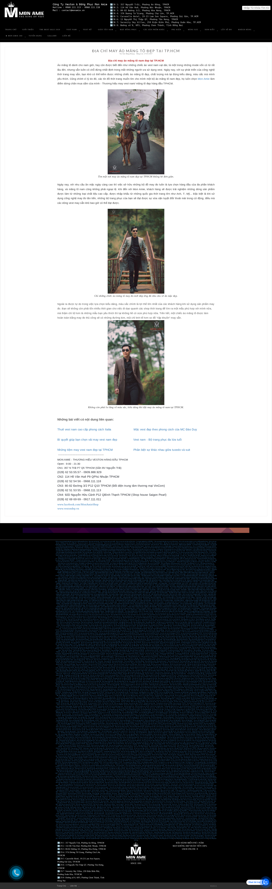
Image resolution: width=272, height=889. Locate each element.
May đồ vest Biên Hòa (130, 742)
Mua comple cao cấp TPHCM (190, 683)
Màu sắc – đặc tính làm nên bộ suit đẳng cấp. (97, 798)
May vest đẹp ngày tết (175, 658)
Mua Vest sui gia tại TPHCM (201, 804)
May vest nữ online (85, 624)
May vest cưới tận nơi (122, 689)
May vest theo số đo (126, 832)
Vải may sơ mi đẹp (66, 714)
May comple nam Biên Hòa (129, 739)
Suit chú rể (185, 655)
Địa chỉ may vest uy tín (207, 715)
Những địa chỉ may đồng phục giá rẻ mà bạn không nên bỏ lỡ (96, 571)
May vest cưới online (113, 659)
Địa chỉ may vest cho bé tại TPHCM (150, 642)
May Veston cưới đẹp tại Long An (190, 781)
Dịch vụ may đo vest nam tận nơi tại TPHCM (197, 617)
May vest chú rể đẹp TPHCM (141, 746)
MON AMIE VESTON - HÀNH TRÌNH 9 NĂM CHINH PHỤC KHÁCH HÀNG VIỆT (188, 572)
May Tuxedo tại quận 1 (187, 787)
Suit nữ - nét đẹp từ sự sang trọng (171, 796)
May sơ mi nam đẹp (169, 695)
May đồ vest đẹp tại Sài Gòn (181, 717)
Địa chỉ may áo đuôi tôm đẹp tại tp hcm (192, 823)
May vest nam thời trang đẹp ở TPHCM (78, 757)
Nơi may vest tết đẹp (148, 627)
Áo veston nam (75, 704)
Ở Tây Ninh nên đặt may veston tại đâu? (197, 779)
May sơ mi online (75, 624)
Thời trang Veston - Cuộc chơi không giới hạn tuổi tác (128, 765)
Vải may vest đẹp (172, 714)
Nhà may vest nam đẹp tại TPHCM (108, 759)
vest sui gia (153, 827)
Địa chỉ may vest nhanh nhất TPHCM (113, 642)
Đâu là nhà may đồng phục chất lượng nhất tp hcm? (72, 568)
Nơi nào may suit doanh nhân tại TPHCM (155, 652)
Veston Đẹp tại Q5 (107, 827)
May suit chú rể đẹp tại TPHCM (201, 721)
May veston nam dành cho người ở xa (192, 832)
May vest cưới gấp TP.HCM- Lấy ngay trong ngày (199, 768)
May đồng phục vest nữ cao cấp (100, 756)
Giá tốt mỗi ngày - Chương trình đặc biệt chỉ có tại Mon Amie (117, 552)
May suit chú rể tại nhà (107, 664)
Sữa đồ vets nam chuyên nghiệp (123, 707)
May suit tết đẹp (115, 650)
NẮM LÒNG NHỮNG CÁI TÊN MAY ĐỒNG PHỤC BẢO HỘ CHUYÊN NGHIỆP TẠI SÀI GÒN (125, 580)
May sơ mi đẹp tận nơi (135, 620)
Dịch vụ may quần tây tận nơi (166, 616)
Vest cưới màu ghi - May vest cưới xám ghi (75, 815)
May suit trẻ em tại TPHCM (190, 791)
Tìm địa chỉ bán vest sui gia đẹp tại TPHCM (199, 627)
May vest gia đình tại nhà (140, 639)
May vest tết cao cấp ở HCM (135, 627)
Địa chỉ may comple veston (156, 706)
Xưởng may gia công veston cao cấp (192, 701)
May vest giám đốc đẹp (193, 672)
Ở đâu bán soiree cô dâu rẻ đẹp (66, 791)
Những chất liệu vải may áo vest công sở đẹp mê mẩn (105, 557)
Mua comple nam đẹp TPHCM (196, 746)
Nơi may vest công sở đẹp (122, 667)
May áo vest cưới (144, 718)
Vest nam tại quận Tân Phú (78, 838)
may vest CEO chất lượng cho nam (143, 617)
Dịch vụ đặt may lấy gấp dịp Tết (85, 770)
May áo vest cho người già (86, 749)
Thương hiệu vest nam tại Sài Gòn (205, 726)
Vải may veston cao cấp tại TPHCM (158, 714)
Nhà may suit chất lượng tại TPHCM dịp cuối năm (88, 658)
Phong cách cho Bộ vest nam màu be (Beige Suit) (151, 824)
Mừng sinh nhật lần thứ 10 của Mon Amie (182, 546)
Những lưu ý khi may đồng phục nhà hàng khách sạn (137, 561)
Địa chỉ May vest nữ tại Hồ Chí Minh (72, 827)
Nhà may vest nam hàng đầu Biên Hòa (86, 740)
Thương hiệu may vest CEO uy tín (168, 675)
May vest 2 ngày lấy (90, 645)
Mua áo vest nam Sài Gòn (65, 729)
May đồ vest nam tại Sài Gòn (189, 726)
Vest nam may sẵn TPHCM (95, 701)
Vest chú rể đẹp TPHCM (157, 745)
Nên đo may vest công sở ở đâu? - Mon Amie (96, 558)
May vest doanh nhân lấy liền (120, 672)
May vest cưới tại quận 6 (115, 787)
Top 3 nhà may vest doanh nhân (146, 613)
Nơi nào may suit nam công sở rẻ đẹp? (137, 788)
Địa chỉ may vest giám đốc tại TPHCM (114, 675)
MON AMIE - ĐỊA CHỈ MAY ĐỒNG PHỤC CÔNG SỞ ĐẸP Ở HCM (151, 572)
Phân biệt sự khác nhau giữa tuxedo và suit (161, 449)
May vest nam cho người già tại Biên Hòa (129, 737)
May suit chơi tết (174, 648)
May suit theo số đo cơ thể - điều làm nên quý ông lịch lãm (147, 767)
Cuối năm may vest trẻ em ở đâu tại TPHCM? (140, 666)
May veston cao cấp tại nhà (117, 771)
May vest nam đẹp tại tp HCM (92, 801)
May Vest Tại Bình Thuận (208, 832)
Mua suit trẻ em (147, 791)
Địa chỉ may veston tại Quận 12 (185, 785)
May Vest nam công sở (109, 804)
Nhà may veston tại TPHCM (174, 704)
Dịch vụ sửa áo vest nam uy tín (197, 704)
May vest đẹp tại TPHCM (140, 698)
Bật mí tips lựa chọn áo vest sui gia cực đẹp (146, 554)
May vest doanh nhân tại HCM (178, 681)
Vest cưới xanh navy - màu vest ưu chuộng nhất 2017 (157, 784)
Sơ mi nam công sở (178, 802)
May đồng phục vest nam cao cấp (84, 684)
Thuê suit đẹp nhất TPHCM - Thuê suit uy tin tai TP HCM (132, 812)
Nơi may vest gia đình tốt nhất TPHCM (97, 634)
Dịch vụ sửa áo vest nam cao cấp (159, 704)
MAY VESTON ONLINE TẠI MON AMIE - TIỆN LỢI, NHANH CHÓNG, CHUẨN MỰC (107, 605)
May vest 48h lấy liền (134, 645)
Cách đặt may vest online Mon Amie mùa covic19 (197, 614)
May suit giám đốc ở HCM (135, 681)
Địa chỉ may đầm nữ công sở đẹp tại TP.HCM (139, 823)
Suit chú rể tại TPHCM (194, 655)
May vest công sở (82, 707)
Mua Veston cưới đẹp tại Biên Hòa (84, 742)
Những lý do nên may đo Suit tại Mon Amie (149, 564)
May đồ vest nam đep (145, 717)
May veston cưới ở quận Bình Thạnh (153, 785)
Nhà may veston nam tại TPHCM (157, 676)
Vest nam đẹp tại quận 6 (205, 729)
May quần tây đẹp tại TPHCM (161, 693)
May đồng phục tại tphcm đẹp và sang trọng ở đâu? (151, 568)
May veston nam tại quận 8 (129, 835)
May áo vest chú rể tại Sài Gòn (116, 718)
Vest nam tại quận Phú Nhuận (197, 837)
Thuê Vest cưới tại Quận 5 (120, 776)
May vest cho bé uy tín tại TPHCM (83, 641)
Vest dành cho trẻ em (121, 816)
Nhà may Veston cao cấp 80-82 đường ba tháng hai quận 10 (127, 774)
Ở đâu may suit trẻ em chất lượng (151, 790)
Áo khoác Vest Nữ (176, 819)
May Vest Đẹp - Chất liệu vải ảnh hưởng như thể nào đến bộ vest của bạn (92, 809)
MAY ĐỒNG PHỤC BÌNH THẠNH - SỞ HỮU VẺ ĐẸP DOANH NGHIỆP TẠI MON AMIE (122, 578)
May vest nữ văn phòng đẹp (138, 647)
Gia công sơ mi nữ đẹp (169, 709)
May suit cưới (126, 662)
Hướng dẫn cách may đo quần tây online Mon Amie (106, 622)
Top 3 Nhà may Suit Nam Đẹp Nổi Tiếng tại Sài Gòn (192, 776)
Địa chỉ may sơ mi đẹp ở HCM (182, 695)
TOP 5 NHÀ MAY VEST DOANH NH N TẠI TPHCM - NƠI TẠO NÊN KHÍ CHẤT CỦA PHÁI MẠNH (176, 608)
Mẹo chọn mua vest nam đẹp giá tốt (170, 809)
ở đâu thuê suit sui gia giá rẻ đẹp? (195, 790)
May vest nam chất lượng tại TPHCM (173, 756)
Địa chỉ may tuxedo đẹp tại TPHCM (125, 698)
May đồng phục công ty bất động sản (198, 692)
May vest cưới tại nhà (105, 771)
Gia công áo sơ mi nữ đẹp (178, 762)
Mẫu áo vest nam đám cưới (152, 701)
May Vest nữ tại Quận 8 (137, 810)
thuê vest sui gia (117, 827)
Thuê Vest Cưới (88, 829)
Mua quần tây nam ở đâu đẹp (65, 799)
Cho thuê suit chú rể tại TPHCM (66, 667)
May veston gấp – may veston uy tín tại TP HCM (80, 816)
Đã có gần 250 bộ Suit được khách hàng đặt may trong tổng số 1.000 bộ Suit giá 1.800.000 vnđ (155, 552)
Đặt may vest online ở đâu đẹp (110, 624)
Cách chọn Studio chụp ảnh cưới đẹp (143, 826)
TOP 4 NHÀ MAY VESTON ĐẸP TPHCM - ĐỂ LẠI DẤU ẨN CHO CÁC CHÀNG (133, 603)
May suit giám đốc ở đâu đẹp (188, 652)
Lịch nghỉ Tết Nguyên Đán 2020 (182, 624)
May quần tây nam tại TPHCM (127, 683)
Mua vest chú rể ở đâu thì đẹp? (104, 805)
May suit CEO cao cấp (66, 678)
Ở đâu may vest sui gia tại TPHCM (151, 631)
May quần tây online (150, 622)
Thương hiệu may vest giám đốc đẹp (195, 673)
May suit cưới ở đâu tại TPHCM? (151, 662)
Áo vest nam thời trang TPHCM (84, 756)
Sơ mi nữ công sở (168, 802)
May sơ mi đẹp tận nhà (189, 620)
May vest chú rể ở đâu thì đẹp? (153, 805)
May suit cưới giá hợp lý (82, 664)
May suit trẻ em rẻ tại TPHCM (175, 791)
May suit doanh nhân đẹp (112, 723)
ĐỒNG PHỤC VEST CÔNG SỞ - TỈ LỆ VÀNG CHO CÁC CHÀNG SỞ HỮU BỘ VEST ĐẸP (121, 586)
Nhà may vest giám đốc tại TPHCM (140, 676)
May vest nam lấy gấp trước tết (101, 770)
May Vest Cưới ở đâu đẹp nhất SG (84, 812)
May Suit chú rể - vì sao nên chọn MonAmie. (96, 785)
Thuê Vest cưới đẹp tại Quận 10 (105, 776)
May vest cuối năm (123, 659)
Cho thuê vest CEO (132, 619)
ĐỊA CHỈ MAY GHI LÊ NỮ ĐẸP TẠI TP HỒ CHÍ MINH (127, 821)
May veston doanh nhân (107, 681)
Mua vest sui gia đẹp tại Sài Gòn (167, 634)
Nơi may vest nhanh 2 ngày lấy (160, 669)
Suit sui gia (114, 793)
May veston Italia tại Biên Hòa (84, 739)
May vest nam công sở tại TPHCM (84, 804)
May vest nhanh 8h (75, 642)
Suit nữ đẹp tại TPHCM (121, 796)
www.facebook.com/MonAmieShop (77, 504)
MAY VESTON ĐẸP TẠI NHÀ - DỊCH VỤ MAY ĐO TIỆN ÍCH (177, 610)
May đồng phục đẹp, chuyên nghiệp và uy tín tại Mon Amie (125, 571)
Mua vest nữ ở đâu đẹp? (91, 799)
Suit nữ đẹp (146, 796)
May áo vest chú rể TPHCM (69, 746)
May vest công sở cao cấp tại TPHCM (92, 650)
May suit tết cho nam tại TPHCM (103, 662)
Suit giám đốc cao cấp (73, 652)
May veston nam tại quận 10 (78, 837)
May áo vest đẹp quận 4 (63, 721)
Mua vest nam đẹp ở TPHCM (136, 703)
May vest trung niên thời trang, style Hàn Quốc (153, 765)
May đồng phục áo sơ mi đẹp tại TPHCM (149, 692)
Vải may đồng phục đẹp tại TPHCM (172, 711)
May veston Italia (162, 748)
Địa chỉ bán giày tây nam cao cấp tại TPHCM (101, 678)
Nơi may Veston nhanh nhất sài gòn (182, 773)
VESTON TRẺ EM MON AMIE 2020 (123, 574)
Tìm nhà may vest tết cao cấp (182, 653)
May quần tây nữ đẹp (166, 799)
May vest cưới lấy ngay (134, 659)
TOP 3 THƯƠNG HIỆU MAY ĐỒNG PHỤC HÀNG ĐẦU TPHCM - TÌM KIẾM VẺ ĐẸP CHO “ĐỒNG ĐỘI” (98, 611)
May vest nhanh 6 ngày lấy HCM (198, 644)
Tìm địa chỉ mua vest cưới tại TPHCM (199, 653)
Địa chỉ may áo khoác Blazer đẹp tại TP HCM (116, 823)
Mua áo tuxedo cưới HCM (176, 749)
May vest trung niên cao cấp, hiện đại (174, 765)
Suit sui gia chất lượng (105, 793)
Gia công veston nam (85, 763)
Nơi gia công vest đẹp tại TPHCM (98, 711)
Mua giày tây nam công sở (188, 678)
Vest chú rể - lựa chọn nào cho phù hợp (171, 805)
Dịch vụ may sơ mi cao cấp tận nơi (182, 616)
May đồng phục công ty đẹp (65, 695)
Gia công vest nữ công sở (101, 760)
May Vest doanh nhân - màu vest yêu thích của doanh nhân (108, 813)
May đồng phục (177, 838)
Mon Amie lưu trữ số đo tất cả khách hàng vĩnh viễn (121, 770)
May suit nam (167, 672)
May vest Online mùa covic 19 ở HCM (137, 614)
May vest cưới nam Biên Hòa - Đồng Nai (191, 734)
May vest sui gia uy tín (202, 634)
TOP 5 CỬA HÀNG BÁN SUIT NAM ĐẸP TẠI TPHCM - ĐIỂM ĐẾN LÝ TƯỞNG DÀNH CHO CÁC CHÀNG (155, 605)
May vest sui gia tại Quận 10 (96, 636)
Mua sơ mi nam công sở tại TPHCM (94, 802)
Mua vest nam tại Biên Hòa (142, 742)
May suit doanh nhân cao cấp (161, 753)
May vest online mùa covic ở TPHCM (176, 614)
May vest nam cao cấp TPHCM (109, 753)
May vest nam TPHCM (64, 725)
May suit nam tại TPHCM (187, 690)
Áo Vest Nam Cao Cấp (107, 703)
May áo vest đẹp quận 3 (75, 721)
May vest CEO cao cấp (148, 679)
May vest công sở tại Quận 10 (128, 684)
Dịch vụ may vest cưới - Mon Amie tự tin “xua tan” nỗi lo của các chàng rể (125, 555)
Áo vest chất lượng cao (129, 721)
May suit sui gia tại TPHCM (74, 793)
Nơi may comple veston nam (116, 706)
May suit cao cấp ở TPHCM (155, 723)
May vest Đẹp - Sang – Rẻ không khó (182, 757)
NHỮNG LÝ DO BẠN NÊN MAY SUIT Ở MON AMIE (197, 611)
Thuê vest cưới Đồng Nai (174, 734)
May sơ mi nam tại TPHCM (64, 690)
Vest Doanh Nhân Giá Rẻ (115, 798)
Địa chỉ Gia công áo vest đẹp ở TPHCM (112, 762)
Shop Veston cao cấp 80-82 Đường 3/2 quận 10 (153, 774)
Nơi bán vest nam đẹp (140, 807)
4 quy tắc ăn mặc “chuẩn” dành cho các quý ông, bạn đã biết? (151, 566)
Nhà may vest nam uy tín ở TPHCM (117, 757)
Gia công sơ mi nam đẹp (158, 709)
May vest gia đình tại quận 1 (81, 630)
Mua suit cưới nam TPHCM (83, 723)
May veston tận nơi (82, 687)
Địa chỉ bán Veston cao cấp (197, 773)
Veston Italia (86, 748)
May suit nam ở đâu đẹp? (205, 795)
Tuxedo (157, 653)
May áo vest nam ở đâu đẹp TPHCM (184, 725)
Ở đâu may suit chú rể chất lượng (134, 790)
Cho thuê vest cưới (157, 666)
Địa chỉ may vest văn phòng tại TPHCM (104, 647)
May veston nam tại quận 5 (170, 835)
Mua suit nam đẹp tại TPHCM (68, 723)
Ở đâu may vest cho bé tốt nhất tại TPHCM (92, 628)
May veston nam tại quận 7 (143, 835)
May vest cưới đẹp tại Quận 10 (82, 771)
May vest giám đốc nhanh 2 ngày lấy (68, 670)
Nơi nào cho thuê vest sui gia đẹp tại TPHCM (191, 633)
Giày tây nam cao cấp (137, 678)
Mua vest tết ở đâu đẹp (196, 624)
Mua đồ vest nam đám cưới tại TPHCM (192, 749)
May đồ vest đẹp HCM (88, 718)
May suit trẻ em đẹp (202, 791)
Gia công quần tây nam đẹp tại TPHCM (117, 709)
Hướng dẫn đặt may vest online (125, 624)
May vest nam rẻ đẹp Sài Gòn (121, 731)
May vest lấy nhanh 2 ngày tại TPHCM (125, 669)
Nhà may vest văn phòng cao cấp (123, 647)
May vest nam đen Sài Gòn (104, 725)
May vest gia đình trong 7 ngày (168, 638)
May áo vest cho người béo (126, 746)
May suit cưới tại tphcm (136, 662)
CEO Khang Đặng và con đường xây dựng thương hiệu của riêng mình (114, 549)
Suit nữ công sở (95, 790)
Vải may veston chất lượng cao (130, 714)
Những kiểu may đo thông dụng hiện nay (192, 684)
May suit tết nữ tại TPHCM (74, 662)
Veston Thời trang (171, 827)
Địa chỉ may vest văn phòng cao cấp (188, 645)
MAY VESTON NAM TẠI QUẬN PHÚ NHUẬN (118, 773)
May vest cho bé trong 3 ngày (113, 641)
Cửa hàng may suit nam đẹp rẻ (98, 723)
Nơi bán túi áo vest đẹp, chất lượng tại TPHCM (83, 760)
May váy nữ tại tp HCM (116, 799)
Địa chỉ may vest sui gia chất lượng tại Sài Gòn (92, 642)
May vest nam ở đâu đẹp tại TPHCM (111, 701)
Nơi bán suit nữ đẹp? (170, 795)
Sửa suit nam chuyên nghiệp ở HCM (195, 703)
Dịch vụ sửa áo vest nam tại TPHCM (114, 704)
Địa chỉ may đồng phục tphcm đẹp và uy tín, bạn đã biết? (146, 563)
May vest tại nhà (137, 616)
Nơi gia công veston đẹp (157, 711)
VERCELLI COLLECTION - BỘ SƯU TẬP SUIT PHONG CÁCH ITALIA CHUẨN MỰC (80, 591)
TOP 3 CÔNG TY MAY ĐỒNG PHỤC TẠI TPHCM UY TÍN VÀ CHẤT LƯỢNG (99, 583)
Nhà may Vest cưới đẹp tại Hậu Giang (113, 779)
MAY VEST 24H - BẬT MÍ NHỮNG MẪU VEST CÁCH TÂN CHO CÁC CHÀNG (162, 594)
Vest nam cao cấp (120, 697)
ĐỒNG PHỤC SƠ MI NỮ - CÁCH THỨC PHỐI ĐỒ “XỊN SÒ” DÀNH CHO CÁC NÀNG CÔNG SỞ (181, 588)
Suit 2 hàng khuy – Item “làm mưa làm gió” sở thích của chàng (96, 566)
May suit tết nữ (63, 662)
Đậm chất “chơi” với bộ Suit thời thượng (128, 564)
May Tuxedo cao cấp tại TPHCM (78, 700)
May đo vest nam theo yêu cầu (198, 757)
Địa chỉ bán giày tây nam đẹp (150, 678)
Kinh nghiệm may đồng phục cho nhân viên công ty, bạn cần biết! (94, 563)
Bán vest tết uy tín (168, 625)
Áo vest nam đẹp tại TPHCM (199, 826)
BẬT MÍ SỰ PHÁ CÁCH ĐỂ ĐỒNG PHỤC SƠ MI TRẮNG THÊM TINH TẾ (137, 588)
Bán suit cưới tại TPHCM (109, 667)
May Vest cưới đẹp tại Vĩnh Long (191, 777)
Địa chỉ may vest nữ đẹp (154, 804)
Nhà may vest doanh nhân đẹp (123, 676)
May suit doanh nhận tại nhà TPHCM (148, 687)
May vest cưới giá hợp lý (142, 683)
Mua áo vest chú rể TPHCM (84, 746)
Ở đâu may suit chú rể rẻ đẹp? (98, 791)
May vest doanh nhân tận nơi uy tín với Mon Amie (166, 541)
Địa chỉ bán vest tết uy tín (66, 627)
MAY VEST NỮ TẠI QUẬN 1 (180, 810)
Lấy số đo (226, 29)
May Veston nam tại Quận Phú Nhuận (192, 833)
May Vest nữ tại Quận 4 (85, 810)
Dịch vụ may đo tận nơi (174, 619)
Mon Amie (204, 78)
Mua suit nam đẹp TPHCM (112, 748)
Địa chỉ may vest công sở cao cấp (178, 664)
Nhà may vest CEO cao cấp (152, 675)
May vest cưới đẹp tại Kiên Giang (140, 777)
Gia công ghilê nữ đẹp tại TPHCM (149, 762)
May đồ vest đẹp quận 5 (168, 717)
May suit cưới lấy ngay (69, 664)
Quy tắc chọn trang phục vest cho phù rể (192, 554)
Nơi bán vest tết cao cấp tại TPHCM (181, 625)
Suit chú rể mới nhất (146, 795)
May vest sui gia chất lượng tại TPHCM (157, 628)
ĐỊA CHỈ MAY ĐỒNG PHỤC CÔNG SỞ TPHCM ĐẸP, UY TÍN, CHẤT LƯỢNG (114, 572)
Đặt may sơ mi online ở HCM (195, 622)
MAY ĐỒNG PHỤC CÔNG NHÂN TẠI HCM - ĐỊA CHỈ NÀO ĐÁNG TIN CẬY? (88, 577)
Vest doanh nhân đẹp (139, 673)
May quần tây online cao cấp (125, 622)
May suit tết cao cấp (124, 650)
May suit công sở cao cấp (144, 664)
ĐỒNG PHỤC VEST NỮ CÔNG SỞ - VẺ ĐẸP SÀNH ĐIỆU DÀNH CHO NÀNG (155, 585)
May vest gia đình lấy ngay (169, 639)
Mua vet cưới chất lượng (130, 771)
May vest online (170, 624)
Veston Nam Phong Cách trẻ (104, 837)
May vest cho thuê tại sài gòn (136, 830)
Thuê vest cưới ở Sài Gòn (88, 726)
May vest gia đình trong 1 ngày (198, 638)
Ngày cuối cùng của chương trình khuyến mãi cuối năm (105, 564)
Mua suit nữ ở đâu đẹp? (192, 795)
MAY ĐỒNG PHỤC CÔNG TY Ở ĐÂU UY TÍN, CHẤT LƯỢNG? (78, 572)
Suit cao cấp (115, 652)
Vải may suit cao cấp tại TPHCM (80, 714)
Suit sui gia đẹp (95, 793)
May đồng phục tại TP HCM (166, 838)
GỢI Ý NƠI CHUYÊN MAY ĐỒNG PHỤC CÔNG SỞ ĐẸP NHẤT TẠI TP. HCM (116, 585)
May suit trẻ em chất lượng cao (159, 791)
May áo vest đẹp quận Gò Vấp (76, 720)
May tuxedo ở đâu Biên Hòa (112, 737)
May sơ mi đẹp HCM (165, 697)
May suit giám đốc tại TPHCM (173, 652)
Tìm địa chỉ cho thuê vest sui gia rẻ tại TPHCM (85, 631)
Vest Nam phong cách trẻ (97, 827)
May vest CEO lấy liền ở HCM (89, 672)
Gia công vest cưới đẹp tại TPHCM (161, 760)
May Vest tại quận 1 (208, 787)
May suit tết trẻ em (94, 648)
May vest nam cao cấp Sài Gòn (155, 731)
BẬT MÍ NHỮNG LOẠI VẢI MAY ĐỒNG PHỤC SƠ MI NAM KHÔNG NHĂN (89, 594)
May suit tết (142, 648)
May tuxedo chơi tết (195, 661)
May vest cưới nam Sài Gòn (118, 725)
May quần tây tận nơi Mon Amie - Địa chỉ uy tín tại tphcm (149, 543)
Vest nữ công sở (120, 804)
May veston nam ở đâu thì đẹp (76, 829)
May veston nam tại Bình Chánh (119, 837)
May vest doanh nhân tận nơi (134, 672)
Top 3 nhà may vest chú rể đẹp (178, 613)
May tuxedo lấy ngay (185, 661)
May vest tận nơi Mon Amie (72, 620)
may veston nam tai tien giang (91, 833)
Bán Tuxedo (99, 667)
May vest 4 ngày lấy (65, 645)
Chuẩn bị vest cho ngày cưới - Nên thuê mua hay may (73, 768)
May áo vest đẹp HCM (190, 718)
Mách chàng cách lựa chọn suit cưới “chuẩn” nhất (178, 566)
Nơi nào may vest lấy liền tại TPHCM (130, 633)
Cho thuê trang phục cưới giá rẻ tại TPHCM (191, 642)
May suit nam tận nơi (123, 687)
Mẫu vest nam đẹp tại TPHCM (138, 701)
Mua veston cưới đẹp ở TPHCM (77, 743)
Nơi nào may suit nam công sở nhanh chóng (117, 788)
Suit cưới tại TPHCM (177, 655)
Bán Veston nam (149, 832)
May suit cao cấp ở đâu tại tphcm (114, 653)
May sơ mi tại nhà (200, 620)
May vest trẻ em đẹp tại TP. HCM (162, 768)
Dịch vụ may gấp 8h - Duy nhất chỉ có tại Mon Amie (170, 554)
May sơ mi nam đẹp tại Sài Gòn (130, 695)
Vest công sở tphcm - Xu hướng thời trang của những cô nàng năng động (136, 557)
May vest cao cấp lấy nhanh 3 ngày (205, 667)
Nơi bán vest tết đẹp (77, 627)
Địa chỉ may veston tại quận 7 (102, 787)
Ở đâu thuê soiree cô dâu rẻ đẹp (82, 791)
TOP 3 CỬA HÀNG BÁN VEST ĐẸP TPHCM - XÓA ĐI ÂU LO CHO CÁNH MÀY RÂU (105, 610)
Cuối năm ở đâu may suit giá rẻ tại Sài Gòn (118, 666)
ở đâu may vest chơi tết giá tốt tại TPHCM (90, 656)
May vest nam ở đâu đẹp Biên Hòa (100, 739)
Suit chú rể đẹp (155, 795)
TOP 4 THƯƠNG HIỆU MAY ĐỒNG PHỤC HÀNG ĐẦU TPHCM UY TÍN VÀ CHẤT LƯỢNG (141, 602)
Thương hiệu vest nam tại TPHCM (111, 751)
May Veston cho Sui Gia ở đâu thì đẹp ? (152, 809)
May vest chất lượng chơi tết (132, 648)
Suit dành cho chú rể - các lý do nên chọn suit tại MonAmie (136, 813)
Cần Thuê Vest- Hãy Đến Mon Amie (114, 829)
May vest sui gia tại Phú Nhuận (125, 636)
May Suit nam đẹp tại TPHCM (135, 796)
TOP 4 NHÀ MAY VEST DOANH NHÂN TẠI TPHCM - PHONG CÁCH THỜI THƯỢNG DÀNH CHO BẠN (87, 603)
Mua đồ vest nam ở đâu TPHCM (163, 751)
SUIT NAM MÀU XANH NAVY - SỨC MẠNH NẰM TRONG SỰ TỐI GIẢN (94, 596)
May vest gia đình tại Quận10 (67, 630)
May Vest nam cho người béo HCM (173, 726)
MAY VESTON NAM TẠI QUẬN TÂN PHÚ (141, 773)
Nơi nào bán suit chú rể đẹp (201, 793)
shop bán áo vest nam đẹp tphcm (145, 753)
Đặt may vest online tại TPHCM (158, 624)
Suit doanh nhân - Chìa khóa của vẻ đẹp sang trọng (88, 547)
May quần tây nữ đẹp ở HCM (104, 693)
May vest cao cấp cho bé (207, 641)
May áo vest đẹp (119, 721)
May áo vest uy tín (110, 721)
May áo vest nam (83, 701)
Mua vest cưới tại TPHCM (107, 658)
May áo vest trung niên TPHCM (197, 754)
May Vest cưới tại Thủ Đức (111, 782)
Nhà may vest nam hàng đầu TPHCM (130, 751)
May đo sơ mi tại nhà (178, 620)
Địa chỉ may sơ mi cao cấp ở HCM (113, 695)
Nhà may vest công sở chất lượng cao (160, 664)
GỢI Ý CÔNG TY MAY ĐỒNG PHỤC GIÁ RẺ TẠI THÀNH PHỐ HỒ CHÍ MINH (138, 583)
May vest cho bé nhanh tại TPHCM (141, 641)
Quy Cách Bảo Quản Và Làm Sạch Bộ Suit (92, 552)
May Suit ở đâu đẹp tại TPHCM (134, 757)
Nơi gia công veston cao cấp (82, 711)
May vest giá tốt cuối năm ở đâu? (65, 659)
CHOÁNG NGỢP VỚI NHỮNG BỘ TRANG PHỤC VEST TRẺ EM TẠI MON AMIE (173, 596)
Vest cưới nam (185, 704)
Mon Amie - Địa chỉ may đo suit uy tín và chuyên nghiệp (158, 546)
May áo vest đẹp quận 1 (99, 721)
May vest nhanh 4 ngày (104, 638)
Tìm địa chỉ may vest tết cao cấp (161, 627)
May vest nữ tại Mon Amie (158, 801)
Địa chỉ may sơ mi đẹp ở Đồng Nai (113, 734)
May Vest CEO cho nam (129, 617)
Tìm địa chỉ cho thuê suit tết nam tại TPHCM (155, 655)
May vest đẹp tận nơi (124, 620)
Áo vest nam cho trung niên (166, 701)
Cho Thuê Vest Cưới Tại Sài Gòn (200, 824)
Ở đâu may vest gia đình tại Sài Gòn (190, 631)
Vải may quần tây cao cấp (161, 712)
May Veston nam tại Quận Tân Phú (154, 833)
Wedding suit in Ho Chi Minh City (92, 715)
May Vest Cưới (74, 826)
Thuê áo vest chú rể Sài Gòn (101, 718)
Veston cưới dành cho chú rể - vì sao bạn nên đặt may (133, 818)
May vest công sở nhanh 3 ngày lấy (77, 669)
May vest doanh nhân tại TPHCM (194, 681)
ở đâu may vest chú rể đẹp (72, 656)
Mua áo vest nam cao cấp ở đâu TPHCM (127, 753)
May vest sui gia (192, 634)
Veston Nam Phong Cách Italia (173, 829)
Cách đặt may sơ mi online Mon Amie (165, 622)
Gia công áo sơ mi (189, 762)
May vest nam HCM (169, 725)
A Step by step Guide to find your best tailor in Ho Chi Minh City (150, 715)
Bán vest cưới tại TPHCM (81, 667)
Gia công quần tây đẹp (146, 709)
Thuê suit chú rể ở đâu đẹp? (124, 793)
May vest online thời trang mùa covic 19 (96, 616)
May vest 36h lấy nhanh (111, 645)
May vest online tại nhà (127, 616)
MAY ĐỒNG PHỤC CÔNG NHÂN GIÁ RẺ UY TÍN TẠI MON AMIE (124, 577)
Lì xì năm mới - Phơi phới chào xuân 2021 (190, 555)
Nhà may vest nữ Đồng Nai (146, 734)
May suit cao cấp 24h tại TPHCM (130, 653)
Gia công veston (95, 763)
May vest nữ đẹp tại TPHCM (78, 801)
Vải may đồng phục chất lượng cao (190, 711)
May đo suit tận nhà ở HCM (110, 687)
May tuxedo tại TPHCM (100, 700)
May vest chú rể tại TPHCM (171, 659)
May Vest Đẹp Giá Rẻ (69, 809)
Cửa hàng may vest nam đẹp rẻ (179, 751)
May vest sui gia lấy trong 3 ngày (173, 636)
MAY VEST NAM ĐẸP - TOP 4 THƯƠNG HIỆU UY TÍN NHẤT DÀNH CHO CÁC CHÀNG (173, 597)
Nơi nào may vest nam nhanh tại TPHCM (88, 633)
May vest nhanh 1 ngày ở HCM (139, 670)
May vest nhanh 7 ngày (69, 638)
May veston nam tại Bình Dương (166, 837)
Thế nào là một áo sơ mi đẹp (117, 809)
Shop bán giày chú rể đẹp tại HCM (158, 823)
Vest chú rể (142, 653)
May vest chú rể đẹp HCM (132, 725)
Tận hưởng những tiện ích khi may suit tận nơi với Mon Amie (109, 544)
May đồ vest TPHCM (143, 756)
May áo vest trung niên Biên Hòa (200, 740)
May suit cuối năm (164, 662)
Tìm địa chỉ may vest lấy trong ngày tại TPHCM (202, 630)
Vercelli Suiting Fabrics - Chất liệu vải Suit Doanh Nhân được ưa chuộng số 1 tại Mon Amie (152, 547)
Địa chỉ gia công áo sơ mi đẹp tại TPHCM (92, 762)
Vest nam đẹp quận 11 (144, 729)
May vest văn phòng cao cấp (170, 647)
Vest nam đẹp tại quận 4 (70, 731)
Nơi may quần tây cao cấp (122, 692)
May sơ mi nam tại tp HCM (203, 799)
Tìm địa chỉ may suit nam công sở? (78, 788)
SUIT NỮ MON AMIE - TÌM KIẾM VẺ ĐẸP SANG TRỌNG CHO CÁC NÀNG (176, 592)
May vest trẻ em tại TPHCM (141, 804)
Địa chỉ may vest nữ (144, 690)
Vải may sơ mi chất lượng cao (186, 712)
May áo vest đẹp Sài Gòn (178, 718)
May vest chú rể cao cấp (203, 659)
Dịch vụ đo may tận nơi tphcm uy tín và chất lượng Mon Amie (193, 541)
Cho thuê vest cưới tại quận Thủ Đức (202, 829)
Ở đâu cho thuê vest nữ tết (121, 656)
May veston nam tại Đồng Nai (151, 837)
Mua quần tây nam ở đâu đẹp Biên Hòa (126, 735)
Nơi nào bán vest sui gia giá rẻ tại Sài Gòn (77, 634)
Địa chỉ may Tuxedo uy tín (155, 700)
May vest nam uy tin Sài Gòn (184, 731)
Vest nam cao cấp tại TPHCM (97, 675)
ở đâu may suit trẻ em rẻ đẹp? (167, 790)
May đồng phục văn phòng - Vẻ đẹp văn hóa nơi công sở (98, 568)
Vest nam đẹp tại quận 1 (107, 731)
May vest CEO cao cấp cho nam (91, 619)
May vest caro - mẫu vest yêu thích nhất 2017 (162, 813)
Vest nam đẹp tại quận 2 (95, 731)
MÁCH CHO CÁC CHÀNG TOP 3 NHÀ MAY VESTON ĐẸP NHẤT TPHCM (119, 613)
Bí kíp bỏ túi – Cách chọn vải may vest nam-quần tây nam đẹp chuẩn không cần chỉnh (95, 765)
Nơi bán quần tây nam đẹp (200, 805)
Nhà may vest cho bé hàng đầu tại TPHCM (137, 628)
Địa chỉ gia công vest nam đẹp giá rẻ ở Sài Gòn (186, 759)
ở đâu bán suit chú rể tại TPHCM (166, 656)
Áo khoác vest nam (178, 701)
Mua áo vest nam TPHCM (206, 753)
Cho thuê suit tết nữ (186, 666)
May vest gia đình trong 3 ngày (183, 638)
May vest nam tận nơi (134, 689)
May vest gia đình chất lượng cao (197, 639)
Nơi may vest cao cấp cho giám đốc (199, 679)
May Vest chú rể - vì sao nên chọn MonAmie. (186, 818)
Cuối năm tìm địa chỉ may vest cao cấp (196, 664)
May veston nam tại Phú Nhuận (170, 785)
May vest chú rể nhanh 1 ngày (124, 670)
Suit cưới (169, 655)
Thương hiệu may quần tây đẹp (181, 692)
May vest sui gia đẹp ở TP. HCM (178, 768)
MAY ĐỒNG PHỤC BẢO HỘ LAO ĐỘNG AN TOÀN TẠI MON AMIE (85, 580)
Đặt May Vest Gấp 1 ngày (185, 824)
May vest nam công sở (179, 667)
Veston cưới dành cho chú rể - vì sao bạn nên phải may (72, 785)
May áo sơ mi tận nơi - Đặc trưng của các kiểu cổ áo (90, 543)
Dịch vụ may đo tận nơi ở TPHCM (146, 619)
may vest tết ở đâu (182, 648)
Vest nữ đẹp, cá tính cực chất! (77, 807)
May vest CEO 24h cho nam (120, 619)
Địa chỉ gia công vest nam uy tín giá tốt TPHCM (140, 760)
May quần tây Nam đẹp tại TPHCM (120, 819)
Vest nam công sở (149, 673)
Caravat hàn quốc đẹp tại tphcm (175, 823)
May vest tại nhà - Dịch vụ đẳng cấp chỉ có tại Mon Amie (164, 544)
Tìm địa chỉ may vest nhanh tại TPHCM (180, 630)
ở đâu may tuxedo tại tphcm (107, 656)
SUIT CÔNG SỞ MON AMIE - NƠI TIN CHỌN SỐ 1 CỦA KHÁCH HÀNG (155, 600)
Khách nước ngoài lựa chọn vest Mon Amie (172, 686)
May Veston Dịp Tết (176, 721)
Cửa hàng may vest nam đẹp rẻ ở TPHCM (98, 728)
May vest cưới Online (184, 771)
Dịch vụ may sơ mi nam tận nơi (74, 617)
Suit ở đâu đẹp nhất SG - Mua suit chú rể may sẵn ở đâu (72, 798)
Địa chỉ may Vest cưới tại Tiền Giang (132, 779)
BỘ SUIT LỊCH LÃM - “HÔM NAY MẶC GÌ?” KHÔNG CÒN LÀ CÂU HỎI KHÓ (131, 597)
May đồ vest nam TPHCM (188, 700)
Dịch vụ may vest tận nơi (100, 620)
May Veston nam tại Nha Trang (106, 833)
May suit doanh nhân (208, 681)
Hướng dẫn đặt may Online (85, 826)
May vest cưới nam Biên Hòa (159, 735)
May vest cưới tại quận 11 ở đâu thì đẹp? (203, 785)
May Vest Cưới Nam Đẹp (67, 819)
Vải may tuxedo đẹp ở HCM (141, 700)
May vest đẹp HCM (82, 717)
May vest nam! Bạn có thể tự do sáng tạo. (175, 801)
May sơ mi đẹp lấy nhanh (142, 644)
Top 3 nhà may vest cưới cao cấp (162, 613)
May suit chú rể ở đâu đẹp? (106, 795)
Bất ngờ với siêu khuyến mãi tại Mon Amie (155, 560)
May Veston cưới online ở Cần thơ (208, 777)
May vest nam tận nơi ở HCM (67, 689)
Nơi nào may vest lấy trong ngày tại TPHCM (109, 633)
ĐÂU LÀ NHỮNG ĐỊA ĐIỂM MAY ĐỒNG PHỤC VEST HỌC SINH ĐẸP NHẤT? (78, 586)
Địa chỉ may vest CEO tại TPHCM (199, 675)
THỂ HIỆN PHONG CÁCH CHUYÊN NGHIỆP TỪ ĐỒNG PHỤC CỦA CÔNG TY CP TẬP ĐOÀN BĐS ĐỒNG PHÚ (169, 575)
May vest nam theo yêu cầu (200, 725)
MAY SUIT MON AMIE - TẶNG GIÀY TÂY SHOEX (200, 606)
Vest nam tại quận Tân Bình (106, 838)
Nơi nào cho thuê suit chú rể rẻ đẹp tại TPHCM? (87, 795)
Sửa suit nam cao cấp (103, 706)
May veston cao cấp (139, 749)
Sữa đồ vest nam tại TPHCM (176, 707)
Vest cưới (98, 670)
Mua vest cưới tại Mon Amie (65, 773)
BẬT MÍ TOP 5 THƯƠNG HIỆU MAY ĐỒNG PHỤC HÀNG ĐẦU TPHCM (100, 608)
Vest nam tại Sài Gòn (110, 692)
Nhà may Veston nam (187, 829)
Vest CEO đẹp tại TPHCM (115, 673)
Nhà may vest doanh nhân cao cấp (91, 676)
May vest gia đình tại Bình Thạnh (154, 639)
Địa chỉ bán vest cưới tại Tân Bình (160, 782)
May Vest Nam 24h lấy (64, 826)
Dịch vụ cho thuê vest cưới (98, 829)
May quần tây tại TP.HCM (147, 768)
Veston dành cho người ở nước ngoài (162, 832)
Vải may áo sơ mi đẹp (116, 712)
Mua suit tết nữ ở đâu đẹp (132, 658)
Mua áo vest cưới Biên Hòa (115, 739)
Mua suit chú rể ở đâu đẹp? (138, 793)
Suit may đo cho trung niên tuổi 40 (191, 765)
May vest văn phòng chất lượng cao (153, 647)
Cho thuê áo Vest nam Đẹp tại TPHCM (103, 830)
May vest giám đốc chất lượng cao (186, 670)
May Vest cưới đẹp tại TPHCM (147, 659)
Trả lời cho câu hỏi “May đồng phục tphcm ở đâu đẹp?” (125, 568)
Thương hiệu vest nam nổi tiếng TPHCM (71, 692)
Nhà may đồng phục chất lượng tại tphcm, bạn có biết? (174, 563)
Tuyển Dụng (35, 36)
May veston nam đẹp (171, 676)
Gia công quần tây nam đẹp (64, 763)
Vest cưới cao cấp (149, 653)
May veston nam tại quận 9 (115, 835)
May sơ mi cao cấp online (181, 622)
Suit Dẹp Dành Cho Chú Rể (188, 819)
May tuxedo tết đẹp (139, 661)
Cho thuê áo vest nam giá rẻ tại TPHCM (185, 830)
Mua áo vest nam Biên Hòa (134, 740)
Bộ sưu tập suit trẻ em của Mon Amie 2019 (151, 686)
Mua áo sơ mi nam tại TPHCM (193, 742)
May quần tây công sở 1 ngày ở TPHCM (67, 644)
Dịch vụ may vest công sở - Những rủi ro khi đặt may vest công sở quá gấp (161, 555)
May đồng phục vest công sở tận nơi (68, 687)
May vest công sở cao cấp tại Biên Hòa (118, 740)
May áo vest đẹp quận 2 (87, 721)
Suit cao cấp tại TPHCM (125, 652)
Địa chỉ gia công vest (102, 709)
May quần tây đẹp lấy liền (113, 644)
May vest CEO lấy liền (205, 672)
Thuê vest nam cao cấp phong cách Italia (84, 429)
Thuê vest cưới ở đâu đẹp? (113, 684)
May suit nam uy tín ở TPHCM (184, 723)
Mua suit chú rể (190, 793)
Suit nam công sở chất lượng (155, 788)
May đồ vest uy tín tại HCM (195, 717)
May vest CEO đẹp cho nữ (104, 617)
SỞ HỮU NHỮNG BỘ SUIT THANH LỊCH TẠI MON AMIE (172, 606)
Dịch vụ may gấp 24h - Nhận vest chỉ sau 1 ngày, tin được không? (119, 554)
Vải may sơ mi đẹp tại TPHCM (202, 712)
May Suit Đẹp (165, 700)
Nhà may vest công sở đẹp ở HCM (99, 666)
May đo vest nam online (96, 624)
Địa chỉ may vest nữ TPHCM (113, 754)
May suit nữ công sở (74, 790)
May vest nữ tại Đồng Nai (191, 732)
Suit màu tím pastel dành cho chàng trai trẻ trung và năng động (190, 547)
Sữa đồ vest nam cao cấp (162, 707)
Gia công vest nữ (76, 763)
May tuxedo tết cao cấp (150, 661)
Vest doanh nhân (135, 690)
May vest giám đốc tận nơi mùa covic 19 (78, 614)
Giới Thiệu (28, 29)
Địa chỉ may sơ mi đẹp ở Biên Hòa (193, 737)
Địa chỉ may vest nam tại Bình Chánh (117, 785)
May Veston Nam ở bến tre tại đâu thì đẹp (93, 779)
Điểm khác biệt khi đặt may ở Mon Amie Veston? (132, 546)
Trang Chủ (11, 29)
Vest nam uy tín (124, 732)
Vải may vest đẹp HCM (143, 714)
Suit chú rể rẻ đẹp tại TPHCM (178, 793)
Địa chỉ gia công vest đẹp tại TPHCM (87, 709)
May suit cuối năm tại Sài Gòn (176, 662)
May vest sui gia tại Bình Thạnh (140, 636)
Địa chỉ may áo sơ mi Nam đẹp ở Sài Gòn (140, 819)
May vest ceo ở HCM (137, 679)
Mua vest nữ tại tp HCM (199, 798)
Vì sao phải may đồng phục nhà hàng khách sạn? (127, 569)
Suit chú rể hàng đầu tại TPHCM (121, 795)
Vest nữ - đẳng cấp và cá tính (99, 807)
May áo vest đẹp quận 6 (199, 720)
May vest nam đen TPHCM (98, 746)
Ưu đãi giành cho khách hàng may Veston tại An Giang (70, 779)
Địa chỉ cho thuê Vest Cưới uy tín (135, 776)
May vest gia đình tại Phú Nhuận (125, 639)
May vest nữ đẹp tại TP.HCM (133, 768)
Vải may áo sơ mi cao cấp (103, 712)
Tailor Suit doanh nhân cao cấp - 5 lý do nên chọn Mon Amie (109, 561)
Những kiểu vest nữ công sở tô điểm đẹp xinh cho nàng (71, 558)
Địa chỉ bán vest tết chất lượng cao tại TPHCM (125, 625)
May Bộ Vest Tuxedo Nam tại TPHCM (84, 832)
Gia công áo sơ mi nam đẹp (164, 762)
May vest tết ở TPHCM (125, 630)
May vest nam (127, 805)
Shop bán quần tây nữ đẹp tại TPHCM (156, 807)
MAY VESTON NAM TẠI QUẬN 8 (81, 773)
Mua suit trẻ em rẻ (138, 791)
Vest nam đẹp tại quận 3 (82, 731)
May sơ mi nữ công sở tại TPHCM (112, 802)
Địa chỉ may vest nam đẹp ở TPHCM (72, 753)
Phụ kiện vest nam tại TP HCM (96, 823)
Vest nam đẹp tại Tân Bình (92, 729)
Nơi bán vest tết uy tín (108, 625)
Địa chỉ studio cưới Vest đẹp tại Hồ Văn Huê (70, 776)
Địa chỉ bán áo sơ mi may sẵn (176, 693)
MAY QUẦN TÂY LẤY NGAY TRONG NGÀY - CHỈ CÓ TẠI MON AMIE (100, 602)
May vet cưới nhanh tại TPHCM (157, 771)
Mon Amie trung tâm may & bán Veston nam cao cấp (78, 774)
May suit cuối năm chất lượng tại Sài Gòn (194, 662)
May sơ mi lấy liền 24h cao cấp (127, 644)
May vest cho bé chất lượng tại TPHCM (190, 641)
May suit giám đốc (147, 681)
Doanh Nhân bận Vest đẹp (148, 721)
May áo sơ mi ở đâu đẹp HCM (97, 695)
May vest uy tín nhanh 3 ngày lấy (94, 669)
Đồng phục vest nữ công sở (127, 700)
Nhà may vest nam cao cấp (78, 729)
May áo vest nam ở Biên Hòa (147, 737)
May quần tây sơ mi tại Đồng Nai (81, 734)
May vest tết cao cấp (150, 630)
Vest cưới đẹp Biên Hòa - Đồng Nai (144, 732)
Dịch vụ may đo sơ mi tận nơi (90, 617)
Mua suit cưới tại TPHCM (163, 658)
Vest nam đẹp (131, 732)
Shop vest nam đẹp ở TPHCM (101, 749)
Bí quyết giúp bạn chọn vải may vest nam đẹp (87, 439)
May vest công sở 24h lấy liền (137, 650)
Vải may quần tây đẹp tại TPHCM (130, 712)
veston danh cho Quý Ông (138, 832)
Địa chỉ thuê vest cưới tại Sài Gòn (162, 770)
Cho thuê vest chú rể (167, 666)
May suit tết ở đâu (77, 650)
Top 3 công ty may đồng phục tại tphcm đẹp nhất (121, 563)
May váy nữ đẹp (127, 799)
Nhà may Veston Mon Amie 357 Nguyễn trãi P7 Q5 (177, 774)
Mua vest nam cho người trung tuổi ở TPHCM (70, 726)
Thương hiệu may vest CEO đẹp (71, 675)
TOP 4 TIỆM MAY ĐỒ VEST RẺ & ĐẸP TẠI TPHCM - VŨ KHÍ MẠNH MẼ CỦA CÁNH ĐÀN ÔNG (112, 600)
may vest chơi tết (205, 648)
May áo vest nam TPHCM (179, 703)
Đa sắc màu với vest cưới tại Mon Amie (98, 757)
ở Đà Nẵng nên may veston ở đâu (173, 781)
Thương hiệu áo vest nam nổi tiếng (164, 703)
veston (192, 827)
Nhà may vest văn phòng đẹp (71, 647)
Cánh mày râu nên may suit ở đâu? (170, 767)
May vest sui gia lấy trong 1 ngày (189, 636)
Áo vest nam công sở (129, 704)
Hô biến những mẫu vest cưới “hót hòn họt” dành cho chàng (92, 555)
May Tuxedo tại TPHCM (176, 700)
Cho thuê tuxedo (177, 666)
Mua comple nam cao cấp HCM (85, 751)
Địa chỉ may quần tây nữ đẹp (166, 692)
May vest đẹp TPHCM (93, 717)
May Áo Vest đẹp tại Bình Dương (187, 809)
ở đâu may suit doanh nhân (137, 652)
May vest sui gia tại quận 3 (174, 628)
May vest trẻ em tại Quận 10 (68, 684)
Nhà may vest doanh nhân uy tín (107, 676)
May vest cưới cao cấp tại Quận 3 (159, 787)
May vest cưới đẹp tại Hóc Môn (96, 782)
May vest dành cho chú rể (148, 672)
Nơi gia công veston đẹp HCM (132, 711)
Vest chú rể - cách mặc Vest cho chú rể (105, 784)
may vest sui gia (125, 827)
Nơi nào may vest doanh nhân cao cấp (181, 679)
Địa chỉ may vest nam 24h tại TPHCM (132, 642)
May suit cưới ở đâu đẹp (127, 767)
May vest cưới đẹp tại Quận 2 (175, 787)
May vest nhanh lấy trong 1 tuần (205, 636)
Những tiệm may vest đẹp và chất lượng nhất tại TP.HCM (128, 763)
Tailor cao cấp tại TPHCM (170, 689)
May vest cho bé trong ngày (99, 641)
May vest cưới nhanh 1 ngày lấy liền (86, 670)
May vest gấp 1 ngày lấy (118, 807)
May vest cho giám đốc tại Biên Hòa (175, 735)
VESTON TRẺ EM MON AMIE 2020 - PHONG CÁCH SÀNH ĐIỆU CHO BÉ (137, 592)
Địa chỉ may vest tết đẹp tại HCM (120, 627)
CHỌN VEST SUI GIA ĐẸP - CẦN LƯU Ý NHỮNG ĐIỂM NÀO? (84, 606)
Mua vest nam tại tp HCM (186, 798)
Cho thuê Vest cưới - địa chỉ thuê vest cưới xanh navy (123, 815)
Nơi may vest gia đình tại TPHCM (115, 634)
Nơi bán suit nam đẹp (181, 795)
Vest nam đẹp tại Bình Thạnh (118, 729)
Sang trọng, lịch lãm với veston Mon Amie (159, 684)
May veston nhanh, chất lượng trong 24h (180, 770)
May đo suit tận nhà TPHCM (165, 687)
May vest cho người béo (203, 748)
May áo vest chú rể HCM (77, 725)
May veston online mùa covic (114, 616)
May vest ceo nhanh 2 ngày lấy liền (196, 669)
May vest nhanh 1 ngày (171, 670)
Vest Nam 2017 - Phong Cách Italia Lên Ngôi (154, 829)
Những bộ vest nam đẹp (149, 703)
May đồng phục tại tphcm (184, 812)
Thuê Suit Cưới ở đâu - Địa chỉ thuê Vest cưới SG (106, 812)
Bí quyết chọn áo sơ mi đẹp (197, 771)
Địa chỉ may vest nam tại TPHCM (194, 697)
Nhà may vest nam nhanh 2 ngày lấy (144, 669)
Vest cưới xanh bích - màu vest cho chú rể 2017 (186, 816)
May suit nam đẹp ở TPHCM (169, 723)
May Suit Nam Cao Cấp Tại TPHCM (74, 796)
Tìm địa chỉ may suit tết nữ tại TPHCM (115, 655)
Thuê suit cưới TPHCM (187, 721)
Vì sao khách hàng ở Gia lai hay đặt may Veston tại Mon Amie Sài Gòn (124, 781)
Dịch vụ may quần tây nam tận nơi (150, 616)
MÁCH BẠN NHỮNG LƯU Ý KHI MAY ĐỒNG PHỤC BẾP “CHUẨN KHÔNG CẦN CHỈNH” (167, 578)
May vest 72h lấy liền (123, 645)
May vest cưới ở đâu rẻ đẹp (189, 756)
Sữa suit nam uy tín (201, 706)
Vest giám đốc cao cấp (200, 670)
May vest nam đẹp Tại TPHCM (65, 759)
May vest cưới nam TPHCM (112, 746)
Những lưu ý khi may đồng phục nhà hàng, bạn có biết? (153, 569)
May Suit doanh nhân (201, 652)
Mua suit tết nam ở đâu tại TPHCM (147, 658)
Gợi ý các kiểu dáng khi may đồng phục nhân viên (103, 569)
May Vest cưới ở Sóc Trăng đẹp (123, 777)
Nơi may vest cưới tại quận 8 (87, 787)
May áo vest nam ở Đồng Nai (160, 734)
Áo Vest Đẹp (138, 721)
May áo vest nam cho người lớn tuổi (99, 745)
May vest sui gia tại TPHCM (68, 636)
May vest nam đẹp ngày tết (138, 630)
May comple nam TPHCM (92, 743)
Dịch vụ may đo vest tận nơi (161, 619)
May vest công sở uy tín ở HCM (137, 667)
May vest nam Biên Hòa (200, 739)
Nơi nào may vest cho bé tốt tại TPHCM (149, 633)
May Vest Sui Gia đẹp (68, 805)
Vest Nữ (87, 29)
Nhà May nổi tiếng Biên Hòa (68, 742)
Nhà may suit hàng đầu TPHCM (126, 723)
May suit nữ (105, 796)
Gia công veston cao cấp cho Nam (191, 760)
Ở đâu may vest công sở (106, 648)
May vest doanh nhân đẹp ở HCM (179, 672)
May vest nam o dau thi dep (201, 827)
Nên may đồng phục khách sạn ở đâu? (176, 569)
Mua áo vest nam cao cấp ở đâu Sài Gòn (159, 728)
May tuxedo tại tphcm (162, 661)
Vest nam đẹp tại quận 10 (156, 729)
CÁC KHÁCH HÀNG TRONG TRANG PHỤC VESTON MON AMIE (125, 594)
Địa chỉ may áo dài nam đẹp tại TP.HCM (110, 824)
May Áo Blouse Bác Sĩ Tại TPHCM (133, 809)
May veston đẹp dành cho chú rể (184, 676)
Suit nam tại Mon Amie (185, 796)
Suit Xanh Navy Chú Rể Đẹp (141, 798)
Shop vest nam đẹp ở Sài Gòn (122, 726)
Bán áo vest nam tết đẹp (82, 625)
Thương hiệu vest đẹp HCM (195, 715)
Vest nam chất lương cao (113, 732)
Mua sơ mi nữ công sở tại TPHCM (76, 802)
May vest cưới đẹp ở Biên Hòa (205, 781)
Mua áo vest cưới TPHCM (169, 745)
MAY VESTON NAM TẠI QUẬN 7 (98, 773)
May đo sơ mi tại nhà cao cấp (149, 620)
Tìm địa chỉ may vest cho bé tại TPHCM (71, 628)
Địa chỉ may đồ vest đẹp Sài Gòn (119, 717)
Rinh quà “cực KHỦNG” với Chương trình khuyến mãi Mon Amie (181, 560)
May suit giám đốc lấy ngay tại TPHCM (80, 648)
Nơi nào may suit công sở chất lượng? (97, 788)
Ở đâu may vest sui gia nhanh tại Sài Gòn (171, 631)
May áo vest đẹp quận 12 (126, 720)
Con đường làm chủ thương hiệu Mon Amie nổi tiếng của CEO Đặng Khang (174, 549)
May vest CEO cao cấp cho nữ (75, 619)
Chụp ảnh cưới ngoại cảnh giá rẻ (183, 826)
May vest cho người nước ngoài (95, 687)
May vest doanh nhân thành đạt (104, 672)
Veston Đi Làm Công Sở (127, 798)
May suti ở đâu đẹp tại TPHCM (196, 745)
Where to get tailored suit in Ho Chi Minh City (73, 715)
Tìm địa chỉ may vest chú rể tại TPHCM (77, 655)
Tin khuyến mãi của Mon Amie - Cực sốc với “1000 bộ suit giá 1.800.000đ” (93, 560)
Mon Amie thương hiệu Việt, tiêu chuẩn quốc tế (191, 767)
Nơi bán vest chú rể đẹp (118, 805)
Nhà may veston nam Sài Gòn (142, 706)
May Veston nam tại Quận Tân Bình (85, 835)
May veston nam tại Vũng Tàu (182, 837)
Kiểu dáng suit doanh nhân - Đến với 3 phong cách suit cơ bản (181, 558)
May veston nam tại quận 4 (183, 835)
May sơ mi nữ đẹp (141, 697)
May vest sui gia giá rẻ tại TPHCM (189, 628)
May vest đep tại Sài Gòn (71, 717)
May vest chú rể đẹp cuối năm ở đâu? (188, 659)
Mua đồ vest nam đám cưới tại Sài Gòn (154, 726)
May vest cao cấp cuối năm (90, 661)
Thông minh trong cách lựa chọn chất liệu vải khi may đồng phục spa (180, 568)
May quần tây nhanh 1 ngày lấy (85, 644)
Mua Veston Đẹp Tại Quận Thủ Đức (70, 830)
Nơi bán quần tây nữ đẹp (187, 805)
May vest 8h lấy (66, 642)
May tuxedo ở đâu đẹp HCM (167, 698)
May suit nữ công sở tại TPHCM (203, 788)
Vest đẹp (211, 827)
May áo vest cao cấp (154, 718)
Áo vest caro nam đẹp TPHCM (141, 748)
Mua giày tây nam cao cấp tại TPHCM (122, 678)
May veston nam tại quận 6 (156, 835)
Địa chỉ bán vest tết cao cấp (95, 625)
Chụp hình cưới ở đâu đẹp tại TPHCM (125, 826)
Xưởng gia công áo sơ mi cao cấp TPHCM (118, 760)
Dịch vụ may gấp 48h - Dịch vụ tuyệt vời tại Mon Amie (90, 554)
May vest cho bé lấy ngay (157, 641)
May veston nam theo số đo (100, 832)
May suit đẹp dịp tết (164, 648)
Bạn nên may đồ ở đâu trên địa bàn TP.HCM (97, 768)
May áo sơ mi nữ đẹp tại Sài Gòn (81, 695)
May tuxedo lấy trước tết (173, 661)
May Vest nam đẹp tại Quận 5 (129, 787)
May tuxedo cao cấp (205, 661)
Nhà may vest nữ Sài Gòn (115, 749)
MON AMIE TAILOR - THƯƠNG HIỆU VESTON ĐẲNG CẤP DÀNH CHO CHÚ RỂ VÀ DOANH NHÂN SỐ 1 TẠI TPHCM (162, 599)
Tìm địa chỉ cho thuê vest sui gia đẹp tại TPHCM (109, 631)
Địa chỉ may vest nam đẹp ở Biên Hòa (151, 740)
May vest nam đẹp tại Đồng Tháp (149, 779)
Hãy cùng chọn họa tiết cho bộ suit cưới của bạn (143, 549)
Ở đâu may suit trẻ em (180, 790)
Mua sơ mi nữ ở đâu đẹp (79, 799)
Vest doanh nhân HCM (145, 725)
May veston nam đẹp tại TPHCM (166, 678)
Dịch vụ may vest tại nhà (66, 622)
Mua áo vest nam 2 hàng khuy (156, 756)
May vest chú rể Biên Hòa (156, 742)
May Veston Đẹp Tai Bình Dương (167, 830)
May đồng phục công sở (188, 838)
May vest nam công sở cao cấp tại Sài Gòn (138, 728)
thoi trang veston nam (182, 827)
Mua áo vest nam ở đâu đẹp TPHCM (67, 756)
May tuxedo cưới (65, 700)
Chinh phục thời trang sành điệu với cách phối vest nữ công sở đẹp (169, 557)
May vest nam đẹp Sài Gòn (169, 731)
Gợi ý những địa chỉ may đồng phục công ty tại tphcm (152, 571)
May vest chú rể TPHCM (144, 745)
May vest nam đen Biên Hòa (109, 735)
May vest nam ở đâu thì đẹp (172, 743)
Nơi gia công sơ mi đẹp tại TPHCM (204, 709)
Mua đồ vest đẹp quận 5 (156, 717)
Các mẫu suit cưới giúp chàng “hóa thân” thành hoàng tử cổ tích (193, 552)
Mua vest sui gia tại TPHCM (152, 634)
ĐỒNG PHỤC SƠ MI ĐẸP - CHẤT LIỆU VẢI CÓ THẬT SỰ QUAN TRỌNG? (161, 589)
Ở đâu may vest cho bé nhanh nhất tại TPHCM (115, 628)
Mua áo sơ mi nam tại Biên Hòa (143, 735)
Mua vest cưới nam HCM (157, 725)
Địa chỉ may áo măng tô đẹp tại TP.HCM (90, 824)
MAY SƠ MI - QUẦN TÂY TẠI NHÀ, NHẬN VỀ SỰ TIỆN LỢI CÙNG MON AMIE (132, 596)
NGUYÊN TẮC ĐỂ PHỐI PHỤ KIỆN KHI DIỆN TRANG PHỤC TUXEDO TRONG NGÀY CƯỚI (125, 591)
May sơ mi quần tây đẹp (182, 746)
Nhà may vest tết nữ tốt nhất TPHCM (184, 656)
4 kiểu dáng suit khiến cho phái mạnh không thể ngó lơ (153, 558)
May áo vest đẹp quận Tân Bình (91, 720)
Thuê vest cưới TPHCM (73, 749)
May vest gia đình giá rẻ (182, 639)
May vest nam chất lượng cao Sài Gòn (138, 731)
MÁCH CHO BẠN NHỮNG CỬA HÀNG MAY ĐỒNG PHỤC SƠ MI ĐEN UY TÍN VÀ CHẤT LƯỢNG (175, 591)
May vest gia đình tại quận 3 (96, 639)
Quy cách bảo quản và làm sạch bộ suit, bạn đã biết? (124, 566)
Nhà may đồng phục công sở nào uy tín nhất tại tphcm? (163, 561)
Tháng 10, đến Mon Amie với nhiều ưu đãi (75, 681)
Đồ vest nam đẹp (65, 703)
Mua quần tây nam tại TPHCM (173, 807)
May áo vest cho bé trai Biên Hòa (83, 737)
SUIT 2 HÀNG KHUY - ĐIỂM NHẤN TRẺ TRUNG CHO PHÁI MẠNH (144, 610)
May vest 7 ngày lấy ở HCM (183, 644)
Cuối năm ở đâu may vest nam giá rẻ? (80, 666)
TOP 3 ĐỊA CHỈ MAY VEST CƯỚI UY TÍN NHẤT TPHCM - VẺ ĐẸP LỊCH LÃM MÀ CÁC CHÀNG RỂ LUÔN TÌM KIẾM (154, 611)
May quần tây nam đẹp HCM (146, 693)
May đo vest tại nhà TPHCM (82, 689)
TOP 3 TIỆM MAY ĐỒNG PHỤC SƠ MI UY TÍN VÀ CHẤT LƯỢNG (101, 588)
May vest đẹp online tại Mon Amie (142, 624)
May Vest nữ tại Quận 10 (110, 810)
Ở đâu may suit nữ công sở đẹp (170, 788)
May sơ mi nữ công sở (145, 802)
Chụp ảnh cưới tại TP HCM (201, 838)
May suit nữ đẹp (88, 796)
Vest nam (109, 807)
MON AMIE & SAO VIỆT (101, 582)
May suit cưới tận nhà (134, 687)
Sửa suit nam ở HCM (65, 704)
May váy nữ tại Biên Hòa (160, 739)
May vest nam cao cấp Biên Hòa (168, 740)
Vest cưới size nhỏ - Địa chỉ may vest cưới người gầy (150, 815)
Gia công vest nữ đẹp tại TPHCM (166, 759)
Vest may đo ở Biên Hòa (68, 737)
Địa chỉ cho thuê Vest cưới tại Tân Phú (142, 782)
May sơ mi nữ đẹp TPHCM (197, 695)
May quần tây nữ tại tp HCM (138, 799)
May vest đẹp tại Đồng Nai (180, 779)
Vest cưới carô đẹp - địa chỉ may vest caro (184, 813)
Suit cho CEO (82, 652)
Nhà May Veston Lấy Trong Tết (162, 721)
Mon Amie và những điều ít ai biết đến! (82, 550)
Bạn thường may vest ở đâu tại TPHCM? (158, 683)
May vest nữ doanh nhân (180, 673)
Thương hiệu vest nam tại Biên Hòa (67, 740)
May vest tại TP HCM (153, 838)
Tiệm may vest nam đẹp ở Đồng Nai (176, 737)
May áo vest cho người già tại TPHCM (104, 726)
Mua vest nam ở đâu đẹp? (104, 799)
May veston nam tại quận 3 (197, 835)
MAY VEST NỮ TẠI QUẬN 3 (166, 810)
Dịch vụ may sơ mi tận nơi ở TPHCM (201, 616)
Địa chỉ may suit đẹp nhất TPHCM (171, 815)
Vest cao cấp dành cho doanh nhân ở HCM (98, 673)
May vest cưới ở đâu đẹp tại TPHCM (127, 759)
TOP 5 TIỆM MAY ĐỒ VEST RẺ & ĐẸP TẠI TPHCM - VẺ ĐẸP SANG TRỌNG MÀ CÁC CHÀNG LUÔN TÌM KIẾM (129, 606)
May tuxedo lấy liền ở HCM (109, 698)
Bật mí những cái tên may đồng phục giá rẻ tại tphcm (198, 569)
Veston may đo (66, 673)
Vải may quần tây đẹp (173, 712)
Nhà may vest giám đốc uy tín (75, 676)
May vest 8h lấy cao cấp (157, 645)
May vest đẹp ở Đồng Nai (208, 734)
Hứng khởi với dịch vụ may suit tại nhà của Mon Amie (137, 544)
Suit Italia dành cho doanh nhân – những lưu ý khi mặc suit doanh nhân (76, 813)
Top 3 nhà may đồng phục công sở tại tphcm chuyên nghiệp (77, 569)
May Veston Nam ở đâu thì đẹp (65, 777)
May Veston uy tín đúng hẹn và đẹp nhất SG (162, 773)
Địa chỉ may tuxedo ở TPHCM (198, 698)
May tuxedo (100, 661)
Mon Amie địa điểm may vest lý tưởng (110, 683)
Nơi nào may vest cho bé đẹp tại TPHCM (170, 633)
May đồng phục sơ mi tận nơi (188, 619)
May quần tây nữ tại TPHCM (113, 700)
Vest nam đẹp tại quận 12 (132, 729)
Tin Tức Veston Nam (162, 827)
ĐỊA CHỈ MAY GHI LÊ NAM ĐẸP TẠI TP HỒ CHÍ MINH (99, 821)
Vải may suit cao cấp (117, 714)
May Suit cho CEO (85, 653)
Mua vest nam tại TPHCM (106, 743)
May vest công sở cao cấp (152, 667)
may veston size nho (69, 832)
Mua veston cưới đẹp (100, 754)
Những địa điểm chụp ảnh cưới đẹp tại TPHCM (103, 826)
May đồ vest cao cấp (77, 718)
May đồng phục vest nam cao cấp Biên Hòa (91, 735)
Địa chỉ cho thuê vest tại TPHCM (188, 706)
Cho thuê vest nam (133, 692)
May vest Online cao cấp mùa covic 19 (77, 616)
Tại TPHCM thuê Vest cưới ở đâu (152, 776)
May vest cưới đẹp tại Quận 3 (67, 771)
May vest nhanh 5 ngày (92, 638)
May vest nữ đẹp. (105, 801)
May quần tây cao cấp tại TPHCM (130, 693)
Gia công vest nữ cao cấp (176, 760)
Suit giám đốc (64, 652)
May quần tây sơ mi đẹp (147, 743)
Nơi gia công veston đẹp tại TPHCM (115, 711)
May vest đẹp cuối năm (79, 659)
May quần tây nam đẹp (177, 799)
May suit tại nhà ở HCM (178, 687)
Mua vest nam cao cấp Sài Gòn (194, 728)
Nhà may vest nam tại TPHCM (96, 692)
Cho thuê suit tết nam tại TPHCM (199, 666)
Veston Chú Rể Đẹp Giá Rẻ (155, 798)
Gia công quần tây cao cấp (133, 709)
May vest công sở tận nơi (96, 689)
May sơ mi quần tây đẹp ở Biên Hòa (67, 739)
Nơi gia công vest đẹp (145, 711)
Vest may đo (210, 751)
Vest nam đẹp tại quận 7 (192, 729)
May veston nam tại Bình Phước (135, 837)
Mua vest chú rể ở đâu (120, 658)
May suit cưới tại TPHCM (141, 723)
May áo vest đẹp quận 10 (151, 720)
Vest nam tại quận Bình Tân (64, 838)
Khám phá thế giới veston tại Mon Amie (144, 770)
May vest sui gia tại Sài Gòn (82, 636)
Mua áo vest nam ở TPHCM (83, 745)
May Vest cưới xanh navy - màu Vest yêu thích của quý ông (106, 818)
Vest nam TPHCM (125, 701)
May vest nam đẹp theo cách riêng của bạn (120, 801)
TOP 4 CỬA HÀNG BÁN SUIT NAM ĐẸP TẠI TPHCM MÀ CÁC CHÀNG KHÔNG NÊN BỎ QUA (107, 599)
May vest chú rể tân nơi (200, 686)
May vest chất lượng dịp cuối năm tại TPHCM (72, 661)
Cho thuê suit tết (163, 650)
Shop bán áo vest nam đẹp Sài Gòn (178, 728)
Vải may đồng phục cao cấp (205, 711)
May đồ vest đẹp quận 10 (133, 717)
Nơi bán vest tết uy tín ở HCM (68, 625)
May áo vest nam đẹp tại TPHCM (69, 707)
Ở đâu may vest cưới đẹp (197, 770)
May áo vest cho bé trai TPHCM (143, 754)
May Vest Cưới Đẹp (107, 819)
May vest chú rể (160, 659)
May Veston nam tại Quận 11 (102, 835)
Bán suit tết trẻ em (188, 650)
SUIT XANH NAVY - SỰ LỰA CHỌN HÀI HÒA (169, 583)
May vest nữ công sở (67, 650)
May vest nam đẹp (84, 675)
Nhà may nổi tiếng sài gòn (74, 754)
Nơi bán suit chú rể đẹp (151, 793)
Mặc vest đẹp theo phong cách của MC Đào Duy (165, 429)
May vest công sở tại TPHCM (166, 667)
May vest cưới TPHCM (70, 745)
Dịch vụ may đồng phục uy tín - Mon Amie (81, 557)
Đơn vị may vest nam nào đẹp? (91, 759)
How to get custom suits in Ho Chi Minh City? (176, 715)
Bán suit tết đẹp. (197, 650)
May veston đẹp (210, 698)
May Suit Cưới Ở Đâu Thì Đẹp (123, 810)
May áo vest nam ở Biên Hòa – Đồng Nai (163, 732)
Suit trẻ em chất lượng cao (127, 791)
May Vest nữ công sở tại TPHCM (67, 804)
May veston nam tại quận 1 (65, 837)
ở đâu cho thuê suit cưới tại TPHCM (149, 656)
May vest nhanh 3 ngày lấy (117, 638)
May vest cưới (89, 659)
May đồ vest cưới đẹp (105, 717)
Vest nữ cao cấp (208, 695)
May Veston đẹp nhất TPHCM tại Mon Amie (102, 774)
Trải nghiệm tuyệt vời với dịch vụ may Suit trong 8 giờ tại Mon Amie (176, 564)
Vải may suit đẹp (107, 714)
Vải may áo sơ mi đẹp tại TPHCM (88, 712)
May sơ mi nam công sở (67, 686)
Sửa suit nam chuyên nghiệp (65, 706)
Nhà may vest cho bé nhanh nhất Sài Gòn (134, 634)
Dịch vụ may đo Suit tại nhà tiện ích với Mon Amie (82, 561)
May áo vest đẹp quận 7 (187, 720)
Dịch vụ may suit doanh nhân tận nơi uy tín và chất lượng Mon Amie (72, 541)
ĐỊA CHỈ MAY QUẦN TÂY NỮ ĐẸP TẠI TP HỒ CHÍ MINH (155, 821)
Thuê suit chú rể (71, 795)
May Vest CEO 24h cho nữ (106, 619)
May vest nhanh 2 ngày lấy (131, 638)
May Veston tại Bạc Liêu (79, 777)
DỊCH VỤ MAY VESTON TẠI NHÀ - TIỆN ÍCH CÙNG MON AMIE (95, 597)
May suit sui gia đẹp (86, 793)
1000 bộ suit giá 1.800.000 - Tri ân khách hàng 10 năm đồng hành (194, 544)
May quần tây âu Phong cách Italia (171, 798)
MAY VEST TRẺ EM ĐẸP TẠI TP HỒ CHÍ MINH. (77, 823)
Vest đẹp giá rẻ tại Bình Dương (151, 830)
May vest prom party (135, 686)
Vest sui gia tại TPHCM (123, 686)
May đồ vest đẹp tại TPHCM (65, 718)
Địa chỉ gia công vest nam (71, 709)
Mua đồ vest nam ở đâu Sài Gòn (79, 728)
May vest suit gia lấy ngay (182, 634)
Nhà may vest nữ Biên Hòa (98, 737)
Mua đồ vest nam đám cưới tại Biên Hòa (194, 735)
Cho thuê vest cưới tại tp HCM (121, 830)
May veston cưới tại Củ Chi (175, 782)
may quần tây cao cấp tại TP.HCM (117, 768)
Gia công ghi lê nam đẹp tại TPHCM (131, 762)
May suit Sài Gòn (172, 754)
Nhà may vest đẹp (167, 757)
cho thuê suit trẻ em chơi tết (151, 650)
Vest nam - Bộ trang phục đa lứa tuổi (157, 439)
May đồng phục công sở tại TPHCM (171, 690)
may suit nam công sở (85, 790)
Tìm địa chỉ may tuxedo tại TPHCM (96, 655)
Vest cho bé (167, 630)
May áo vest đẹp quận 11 (138, 720)
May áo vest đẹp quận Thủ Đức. (204, 718)
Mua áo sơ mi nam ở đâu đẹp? (203, 807)
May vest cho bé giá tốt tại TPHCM (172, 641)
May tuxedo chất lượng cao (81, 698)
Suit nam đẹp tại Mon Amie (156, 796)
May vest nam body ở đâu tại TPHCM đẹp (152, 757)
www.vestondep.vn (68, 508)
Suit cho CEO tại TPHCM (93, 652)
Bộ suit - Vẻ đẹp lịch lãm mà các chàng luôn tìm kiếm (172, 550)
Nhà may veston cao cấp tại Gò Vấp (135, 785)
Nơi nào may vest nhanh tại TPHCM (69, 633)
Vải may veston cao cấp (183, 714)
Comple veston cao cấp (98, 704)
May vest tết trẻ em (185, 658)
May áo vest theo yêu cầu (166, 718)
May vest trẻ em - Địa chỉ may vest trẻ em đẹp (84, 784)
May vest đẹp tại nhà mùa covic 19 (119, 614)
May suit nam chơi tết (117, 662)
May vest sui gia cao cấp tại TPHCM (179, 627)
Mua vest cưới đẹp (94, 771)
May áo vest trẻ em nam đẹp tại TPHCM (139, 827)
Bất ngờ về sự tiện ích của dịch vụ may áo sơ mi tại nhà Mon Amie (179, 543)
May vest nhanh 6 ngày (81, 638)
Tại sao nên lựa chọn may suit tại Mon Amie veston (108, 767)
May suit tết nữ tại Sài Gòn (88, 662)
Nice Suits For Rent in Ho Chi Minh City (109, 720)
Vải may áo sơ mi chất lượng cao (71, 712)
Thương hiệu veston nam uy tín (171, 706)
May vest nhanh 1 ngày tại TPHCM (156, 670)
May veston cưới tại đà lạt (69, 781)
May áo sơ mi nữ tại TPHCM (128, 754)
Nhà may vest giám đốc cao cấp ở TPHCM (135, 675)
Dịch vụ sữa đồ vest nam (206, 707)
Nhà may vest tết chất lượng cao (103, 627)
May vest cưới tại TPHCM (100, 659)
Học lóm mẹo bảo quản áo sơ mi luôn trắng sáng (181, 763)
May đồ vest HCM (98, 751)
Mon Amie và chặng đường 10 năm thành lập (196, 550)
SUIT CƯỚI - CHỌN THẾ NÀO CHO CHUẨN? (156, 586)
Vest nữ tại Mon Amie (189, 686)
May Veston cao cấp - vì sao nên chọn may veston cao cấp (130, 784)
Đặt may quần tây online (139, 622)
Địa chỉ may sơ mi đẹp (180, 742)
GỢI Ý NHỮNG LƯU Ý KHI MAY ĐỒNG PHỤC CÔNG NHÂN (157, 577)
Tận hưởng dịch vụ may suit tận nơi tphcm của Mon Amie (80, 544)
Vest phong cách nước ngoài (86, 830)
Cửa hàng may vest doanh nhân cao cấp (163, 673)
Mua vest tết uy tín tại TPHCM (155, 625)
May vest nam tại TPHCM (153, 698)
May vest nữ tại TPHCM (176, 684)
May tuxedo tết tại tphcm (117, 661)
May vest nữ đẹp (86, 827)
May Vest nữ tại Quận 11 (97, 810)
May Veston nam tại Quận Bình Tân (68, 835)
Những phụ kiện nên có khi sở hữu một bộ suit (85, 686)
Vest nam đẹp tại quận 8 (180, 729)
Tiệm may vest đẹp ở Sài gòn (202, 743)
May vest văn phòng (65, 648)
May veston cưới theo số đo (114, 832)
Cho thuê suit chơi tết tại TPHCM (175, 650)
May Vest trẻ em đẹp (166, 804)
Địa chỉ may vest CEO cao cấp (70, 679)
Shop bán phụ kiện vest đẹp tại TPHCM (158, 746)
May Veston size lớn (177, 832)
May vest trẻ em (204, 693)
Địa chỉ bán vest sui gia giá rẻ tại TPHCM (170, 642)
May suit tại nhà (189, 687)
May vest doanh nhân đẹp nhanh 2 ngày (178, 669)
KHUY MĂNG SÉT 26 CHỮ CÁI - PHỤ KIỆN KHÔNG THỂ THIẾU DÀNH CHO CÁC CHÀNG (117, 575)
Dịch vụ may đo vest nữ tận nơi (177, 617)
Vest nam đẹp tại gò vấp (105, 729)
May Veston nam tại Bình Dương (137, 833)
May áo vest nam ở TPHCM (130, 745)
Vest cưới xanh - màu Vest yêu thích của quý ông (182, 784)
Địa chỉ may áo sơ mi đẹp (86, 697)
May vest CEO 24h (76, 672)
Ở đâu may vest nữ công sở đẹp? (192, 802)
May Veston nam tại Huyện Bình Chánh (173, 833)
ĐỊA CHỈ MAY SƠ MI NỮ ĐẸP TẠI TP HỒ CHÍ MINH (183, 821)
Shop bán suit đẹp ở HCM (115, 756)
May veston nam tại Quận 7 (175, 683)
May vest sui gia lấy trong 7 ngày (156, 636)
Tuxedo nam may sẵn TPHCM (182, 698)
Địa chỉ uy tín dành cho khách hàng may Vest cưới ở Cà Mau (100, 777)
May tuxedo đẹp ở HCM (201, 700)
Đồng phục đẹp (100, 686)
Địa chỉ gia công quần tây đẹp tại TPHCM (72, 762)
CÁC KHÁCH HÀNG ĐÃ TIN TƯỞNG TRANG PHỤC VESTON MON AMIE (152, 574)
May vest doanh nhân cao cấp (121, 681)
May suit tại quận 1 (198, 787)
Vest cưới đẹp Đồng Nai (160, 737)
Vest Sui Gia (77, 805)
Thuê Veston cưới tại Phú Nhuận (89, 776)
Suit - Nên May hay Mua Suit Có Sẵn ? (130, 824)
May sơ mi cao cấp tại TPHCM (146, 695)
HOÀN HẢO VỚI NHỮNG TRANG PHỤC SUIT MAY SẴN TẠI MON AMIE (76, 582)
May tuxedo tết (107, 661)
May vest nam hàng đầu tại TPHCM (104, 690)
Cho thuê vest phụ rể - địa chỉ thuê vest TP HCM (98, 815)
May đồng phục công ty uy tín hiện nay (161, 681)
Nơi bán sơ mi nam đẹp (63, 807)
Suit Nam (169, 819)
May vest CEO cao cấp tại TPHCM (81, 678)
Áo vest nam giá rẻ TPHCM (94, 703)
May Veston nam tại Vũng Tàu (122, 833)
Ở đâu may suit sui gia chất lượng (117, 790)
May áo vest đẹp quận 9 (163, 720)
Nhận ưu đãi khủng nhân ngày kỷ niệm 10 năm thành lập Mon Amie (128, 560)
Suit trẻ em (210, 791)
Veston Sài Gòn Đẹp (79, 759)
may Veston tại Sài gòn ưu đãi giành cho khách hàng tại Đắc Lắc (91, 781)
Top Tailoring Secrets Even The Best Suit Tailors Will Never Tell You (117, 715)
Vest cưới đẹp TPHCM (118, 743)
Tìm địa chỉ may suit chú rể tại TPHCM (134, 655)
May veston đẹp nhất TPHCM (90, 706)
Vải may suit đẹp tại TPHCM (95, 714)
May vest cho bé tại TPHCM (95, 630)
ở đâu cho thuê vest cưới (134, 656)
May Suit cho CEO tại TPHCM (97, 653)
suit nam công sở (104, 790)
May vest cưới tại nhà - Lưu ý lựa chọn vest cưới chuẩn (102, 541)
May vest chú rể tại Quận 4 (143, 787)
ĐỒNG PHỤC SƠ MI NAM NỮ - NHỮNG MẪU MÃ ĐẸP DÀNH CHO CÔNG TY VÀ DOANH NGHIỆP (116, 589)
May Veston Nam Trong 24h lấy (70, 810)
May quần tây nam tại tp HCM (153, 799)
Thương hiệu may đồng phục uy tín (69, 693)
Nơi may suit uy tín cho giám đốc (163, 679)
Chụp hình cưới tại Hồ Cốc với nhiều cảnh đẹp (164, 826)
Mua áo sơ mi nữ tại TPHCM (188, 807)
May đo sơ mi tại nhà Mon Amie (164, 620)
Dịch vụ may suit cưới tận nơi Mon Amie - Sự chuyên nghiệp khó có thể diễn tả (135, 541)
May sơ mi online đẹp (65, 624)
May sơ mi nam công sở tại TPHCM (130, 802)
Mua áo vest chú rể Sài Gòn (90, 725)
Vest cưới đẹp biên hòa (168, 742)
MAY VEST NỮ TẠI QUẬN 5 (151, 810)
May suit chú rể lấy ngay (131, 664)
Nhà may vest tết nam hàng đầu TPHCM (203, 656)
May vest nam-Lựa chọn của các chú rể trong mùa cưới (156, 763)
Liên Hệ (66, 36)
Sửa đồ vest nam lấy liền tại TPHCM (78, 703)
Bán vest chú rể (92, 667)
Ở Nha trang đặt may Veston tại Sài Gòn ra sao (153, 781)
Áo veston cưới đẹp (77, 706)
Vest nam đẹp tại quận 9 (168, 729)
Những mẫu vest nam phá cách (121, 838)
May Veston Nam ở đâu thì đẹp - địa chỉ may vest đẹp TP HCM (162, 812)
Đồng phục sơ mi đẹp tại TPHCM (186, 689)
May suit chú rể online (119, 664)
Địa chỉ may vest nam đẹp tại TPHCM (197, 751)
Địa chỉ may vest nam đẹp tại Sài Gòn (119, 728)
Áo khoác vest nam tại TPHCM (100, 697)
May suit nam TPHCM (76, 748)
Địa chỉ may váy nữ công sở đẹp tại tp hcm (69, 824)
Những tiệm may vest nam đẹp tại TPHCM (85, 449)
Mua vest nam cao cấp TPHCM (176, 753)
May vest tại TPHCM (198, 687)
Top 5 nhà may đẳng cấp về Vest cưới (170, 776)
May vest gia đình (155, 638)
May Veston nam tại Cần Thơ (76, 833)
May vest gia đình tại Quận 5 (82, 639)
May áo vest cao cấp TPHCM (132, 718)
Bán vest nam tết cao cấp (89, 627)
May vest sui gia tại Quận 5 (110, 636)
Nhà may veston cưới (129, 706)
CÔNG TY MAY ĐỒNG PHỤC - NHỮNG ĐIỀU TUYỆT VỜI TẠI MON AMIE (77, 585)
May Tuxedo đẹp (65, 701)
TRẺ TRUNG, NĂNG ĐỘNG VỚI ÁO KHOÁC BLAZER (182, 586)
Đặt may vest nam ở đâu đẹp (121, 703)
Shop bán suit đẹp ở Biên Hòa (100, 742)
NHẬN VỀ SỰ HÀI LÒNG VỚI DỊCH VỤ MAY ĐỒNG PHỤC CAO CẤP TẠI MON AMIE (79, 578)
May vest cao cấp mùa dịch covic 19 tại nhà (99, 614)
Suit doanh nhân (153, 748)
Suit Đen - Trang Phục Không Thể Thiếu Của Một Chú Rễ (87, 819)
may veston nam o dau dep (202, 830)
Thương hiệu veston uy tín (183, 675)
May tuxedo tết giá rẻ (129, 661)
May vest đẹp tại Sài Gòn (156, 690)
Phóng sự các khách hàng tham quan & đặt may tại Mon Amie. (115, 547)
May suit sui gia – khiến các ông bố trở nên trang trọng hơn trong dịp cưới (77, 767)
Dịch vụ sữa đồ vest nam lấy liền (191, 707)
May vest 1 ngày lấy (100, 645)
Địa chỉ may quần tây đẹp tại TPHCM (87, 693)
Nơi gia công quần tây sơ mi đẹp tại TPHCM (147, 759)
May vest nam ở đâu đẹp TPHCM (133, 743)
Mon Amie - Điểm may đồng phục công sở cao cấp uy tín (179, 571)
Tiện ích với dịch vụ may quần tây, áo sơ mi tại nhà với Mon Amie (119, 543)
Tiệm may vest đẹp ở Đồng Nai (65, 734)
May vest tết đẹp (160, 630)
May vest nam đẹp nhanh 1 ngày (109, 670)
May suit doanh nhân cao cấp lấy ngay (71, 653)
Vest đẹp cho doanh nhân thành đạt (79, 673)
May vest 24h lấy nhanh (145, 645)
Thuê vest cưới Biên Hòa (173, 739)
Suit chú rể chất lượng (135, 795)
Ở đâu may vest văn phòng (204, 645)
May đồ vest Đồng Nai (179, 732)
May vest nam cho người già (116, 745)
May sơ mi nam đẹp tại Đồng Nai (131, 734)
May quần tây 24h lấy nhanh (100, 644)
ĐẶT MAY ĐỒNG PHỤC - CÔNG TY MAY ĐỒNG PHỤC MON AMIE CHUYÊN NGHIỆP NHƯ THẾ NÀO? (172, 582)
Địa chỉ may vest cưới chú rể (204, 756)
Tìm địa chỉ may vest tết (118, 648)
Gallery (52, 36)
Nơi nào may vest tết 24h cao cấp (111, 630)
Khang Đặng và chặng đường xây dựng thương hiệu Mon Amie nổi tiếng (80, 549)
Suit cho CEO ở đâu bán (105, 652)
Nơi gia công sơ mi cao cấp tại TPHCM (185, 709)
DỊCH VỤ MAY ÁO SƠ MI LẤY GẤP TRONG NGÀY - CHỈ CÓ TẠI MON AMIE (173, 603)
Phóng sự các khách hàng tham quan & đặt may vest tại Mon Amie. (143, 550)
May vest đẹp (196, 676)
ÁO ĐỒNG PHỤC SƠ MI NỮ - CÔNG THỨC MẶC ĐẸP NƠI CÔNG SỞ (100, 592)
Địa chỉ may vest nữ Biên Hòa (184, 740)
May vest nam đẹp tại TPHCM (192, 753)
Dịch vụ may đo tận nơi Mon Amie (161, 617)
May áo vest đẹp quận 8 (175, 720)
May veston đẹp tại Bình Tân (125, 782)
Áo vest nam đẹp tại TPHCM (88, 690)
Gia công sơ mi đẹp (70, 711)
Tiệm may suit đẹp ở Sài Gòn (107, 763)
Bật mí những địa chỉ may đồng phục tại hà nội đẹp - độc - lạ (76, 564)
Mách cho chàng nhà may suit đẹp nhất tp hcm (69, 566)
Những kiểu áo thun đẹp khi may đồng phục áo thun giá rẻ (190, 561)
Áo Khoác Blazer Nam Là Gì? (171, 824)
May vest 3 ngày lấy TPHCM (78, 645)
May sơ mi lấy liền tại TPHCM (156, 644)
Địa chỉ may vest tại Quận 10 (99, 684)
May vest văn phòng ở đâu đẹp (171, 645)
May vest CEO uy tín (101, 679)
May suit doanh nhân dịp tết (152, 648)
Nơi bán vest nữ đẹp (130, 807)
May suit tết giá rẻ (106, 650)
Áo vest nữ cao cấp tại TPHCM (185, 804)
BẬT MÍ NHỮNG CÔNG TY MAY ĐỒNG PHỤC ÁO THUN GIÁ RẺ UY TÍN (167, 580)
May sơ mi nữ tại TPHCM (190, 799)
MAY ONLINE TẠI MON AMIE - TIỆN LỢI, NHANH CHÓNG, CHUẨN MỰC (126, 582)
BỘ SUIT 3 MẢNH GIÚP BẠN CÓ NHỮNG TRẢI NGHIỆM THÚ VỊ (76, 575)
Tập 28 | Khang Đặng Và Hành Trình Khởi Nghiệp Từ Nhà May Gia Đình (109, 550)
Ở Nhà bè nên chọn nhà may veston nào (78, 782)
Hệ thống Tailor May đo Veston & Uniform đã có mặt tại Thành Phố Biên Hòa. (79, 732)
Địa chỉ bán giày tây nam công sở (203, 678)
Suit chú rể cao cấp (205, 655)
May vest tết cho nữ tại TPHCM (198, 658)
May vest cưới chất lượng (172, 771)
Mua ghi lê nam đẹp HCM (151, 749)
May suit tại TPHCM (198, 723)
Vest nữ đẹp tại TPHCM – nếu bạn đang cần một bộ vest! (199, 801)
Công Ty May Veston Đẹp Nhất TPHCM (133, 829)
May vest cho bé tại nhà (126, 641)
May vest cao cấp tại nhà (87, 622)
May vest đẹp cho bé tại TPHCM (66, 641)
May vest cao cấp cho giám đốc (97, 748)
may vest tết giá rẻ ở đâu (194, 648)
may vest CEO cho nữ (116, 617)
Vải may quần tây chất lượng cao (147, 712)
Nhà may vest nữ (76, 690)
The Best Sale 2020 (50, 29)
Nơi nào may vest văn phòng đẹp (86, 647)
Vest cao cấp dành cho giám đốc (191, 693)
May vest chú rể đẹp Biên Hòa (186, 739)
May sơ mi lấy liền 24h (169, 644)
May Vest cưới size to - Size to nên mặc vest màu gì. (196, 782)
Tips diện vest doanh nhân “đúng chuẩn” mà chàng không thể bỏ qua (124, 558)
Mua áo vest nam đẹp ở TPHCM (159, 754)
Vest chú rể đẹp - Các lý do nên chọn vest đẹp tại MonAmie (161, 818)
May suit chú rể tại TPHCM (95, 664)
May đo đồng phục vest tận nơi (203, 619)
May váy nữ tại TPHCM (128, 749)
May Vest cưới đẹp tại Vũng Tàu (165, 779)
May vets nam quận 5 (199, 689)
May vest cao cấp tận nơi (113, 620)
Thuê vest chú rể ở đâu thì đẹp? (88, 805)
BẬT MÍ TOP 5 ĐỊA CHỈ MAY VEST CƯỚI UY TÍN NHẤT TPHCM (134, 608)
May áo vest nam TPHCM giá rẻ (142, 704)
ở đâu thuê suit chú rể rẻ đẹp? (113, 791)
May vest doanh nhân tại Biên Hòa (116, 742)
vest (189, 827)
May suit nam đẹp (126, 690)
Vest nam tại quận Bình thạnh (93, 838)
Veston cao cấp (117, 690)
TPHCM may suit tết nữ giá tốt (166, 653)
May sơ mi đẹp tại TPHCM (78, 683)
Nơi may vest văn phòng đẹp (184, 647)
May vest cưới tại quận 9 (73, 787)
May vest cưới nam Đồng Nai (97, 734)
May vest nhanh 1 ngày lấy (144, 638)
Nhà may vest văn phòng (198, 647)
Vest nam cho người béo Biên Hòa (145, 739)
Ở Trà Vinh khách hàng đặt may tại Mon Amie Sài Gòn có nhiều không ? (166, 777)
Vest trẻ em (174, 804)
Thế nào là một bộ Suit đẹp (194, 810)
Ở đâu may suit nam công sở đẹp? (186, 788)
